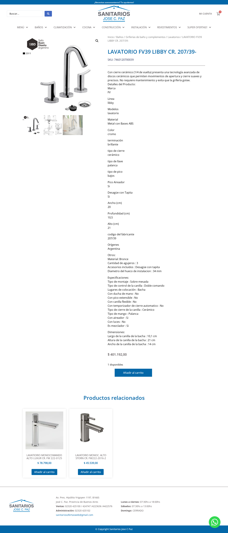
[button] (97, 41)
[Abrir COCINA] (94, 27)
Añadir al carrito (133, 373)
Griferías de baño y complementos (145, 37)
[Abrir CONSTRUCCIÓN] (123, 27)
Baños (119, 37)
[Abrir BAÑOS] (46, 27)
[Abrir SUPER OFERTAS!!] (210, 27)
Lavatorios (174, 37)
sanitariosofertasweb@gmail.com (74, 514)
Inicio (111, 37)
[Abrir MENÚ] (27, 27)
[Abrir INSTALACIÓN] (149, 27)
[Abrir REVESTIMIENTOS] (180, 27)
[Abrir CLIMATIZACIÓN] (74, 27)
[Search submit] (48, 14)
